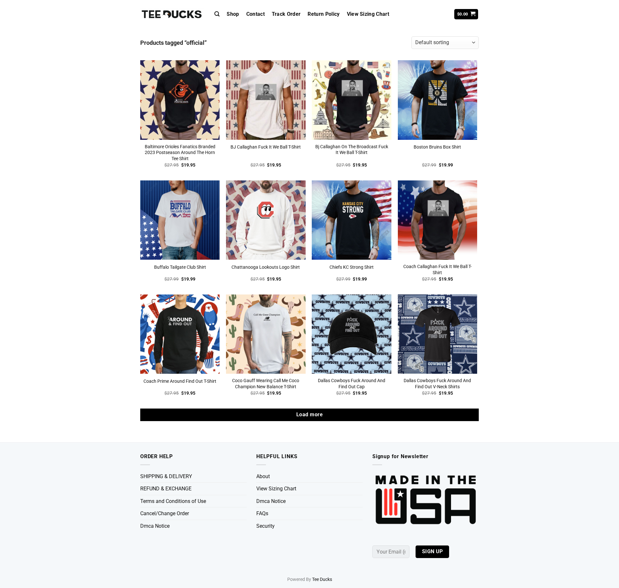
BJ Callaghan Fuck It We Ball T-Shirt (266, 147)
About (263, 476)
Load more (309, 415)
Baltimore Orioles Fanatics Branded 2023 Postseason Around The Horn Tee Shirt (180, 152)
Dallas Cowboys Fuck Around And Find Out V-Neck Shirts (437, 384)
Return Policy (323, 14)
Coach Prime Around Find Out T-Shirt (179, 381)
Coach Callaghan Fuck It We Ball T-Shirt (437, 269)
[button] (217, 14)
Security (265, 526)
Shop (233, 14)
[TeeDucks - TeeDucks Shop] (172, 14)
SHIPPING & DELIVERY (166, 476)
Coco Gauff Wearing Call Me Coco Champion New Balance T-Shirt (265, 384)
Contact (255, 14)
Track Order (286, 14)
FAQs (262, 513)
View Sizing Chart (368, 14)
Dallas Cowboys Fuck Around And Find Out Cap (351, 384)
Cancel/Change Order (164, 513)
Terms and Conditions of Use (173, 501)
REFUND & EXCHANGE (166, 489)
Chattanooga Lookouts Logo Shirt (265, 267)
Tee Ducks (322, 579)
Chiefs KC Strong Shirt (351, 267)
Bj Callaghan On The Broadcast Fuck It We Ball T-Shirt (351, 150)
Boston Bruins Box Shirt (437, 147)
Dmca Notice (155, 526)
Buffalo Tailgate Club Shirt (180, 267)
